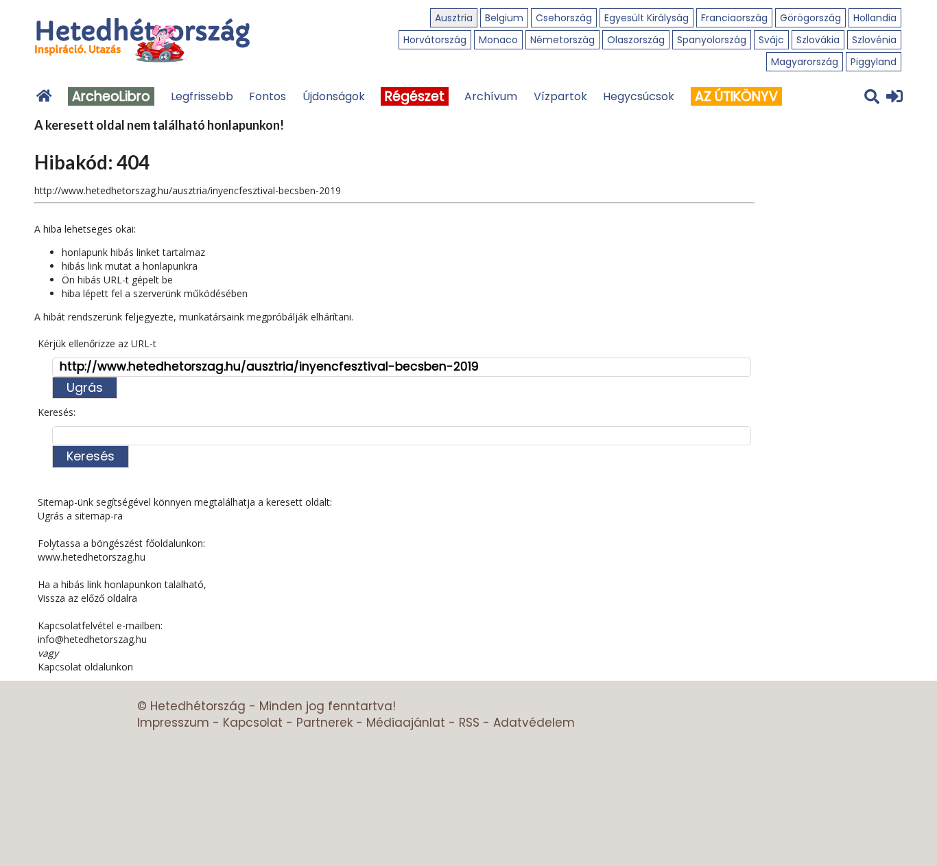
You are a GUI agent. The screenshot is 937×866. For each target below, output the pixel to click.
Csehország (564, 18)
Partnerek (324, 722)
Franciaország (734, 18)
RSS (469, 722)
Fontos (267, 96)
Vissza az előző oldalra (87, 598)
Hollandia (875, 18)
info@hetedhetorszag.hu (92, 639)
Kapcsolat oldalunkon (85, 666)
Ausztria (454, 18)
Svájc (771, 40)
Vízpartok (560, 96)
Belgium (504, 18)
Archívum (490, 96)
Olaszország (636, 40)
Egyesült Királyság (646, 18)
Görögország (810, 18)
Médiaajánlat (405, 722)
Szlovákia (818, 40)
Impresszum (173, 722)
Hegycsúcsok (638, 96)
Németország (562, 40)
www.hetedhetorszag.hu (91, 556)
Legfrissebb (202, 96)
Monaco (498, 40)
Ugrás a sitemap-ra (80, 515)
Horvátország (434, 40)
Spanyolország (711, 40)
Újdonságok (334, 96)
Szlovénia (874, 40)
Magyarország (804, 62)
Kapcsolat (253, 722)
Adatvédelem (534, 722)
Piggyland (874, 62)
